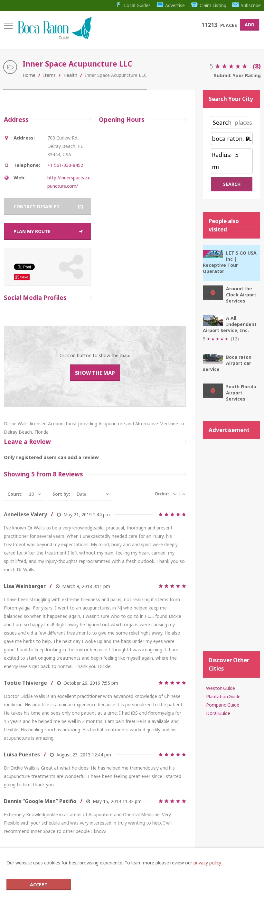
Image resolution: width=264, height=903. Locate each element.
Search (222, 122)
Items (49, 75)
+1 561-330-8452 (65, 165)
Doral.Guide (218, 713)
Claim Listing (213, 5)
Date (81, 494)
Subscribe (251, 5)
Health (70, 75)
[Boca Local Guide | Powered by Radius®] (54, 38)
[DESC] (175, 494)
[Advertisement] (231, 542)
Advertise (175, 5)
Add (249, 25)
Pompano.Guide (222, 705)
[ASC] (184, 494)
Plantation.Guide (223, 696)
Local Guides (137, 5)
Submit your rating (237, 75)
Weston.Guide (220, 688)
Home (29, 75)
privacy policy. (207, 863)
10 (31, 494)
